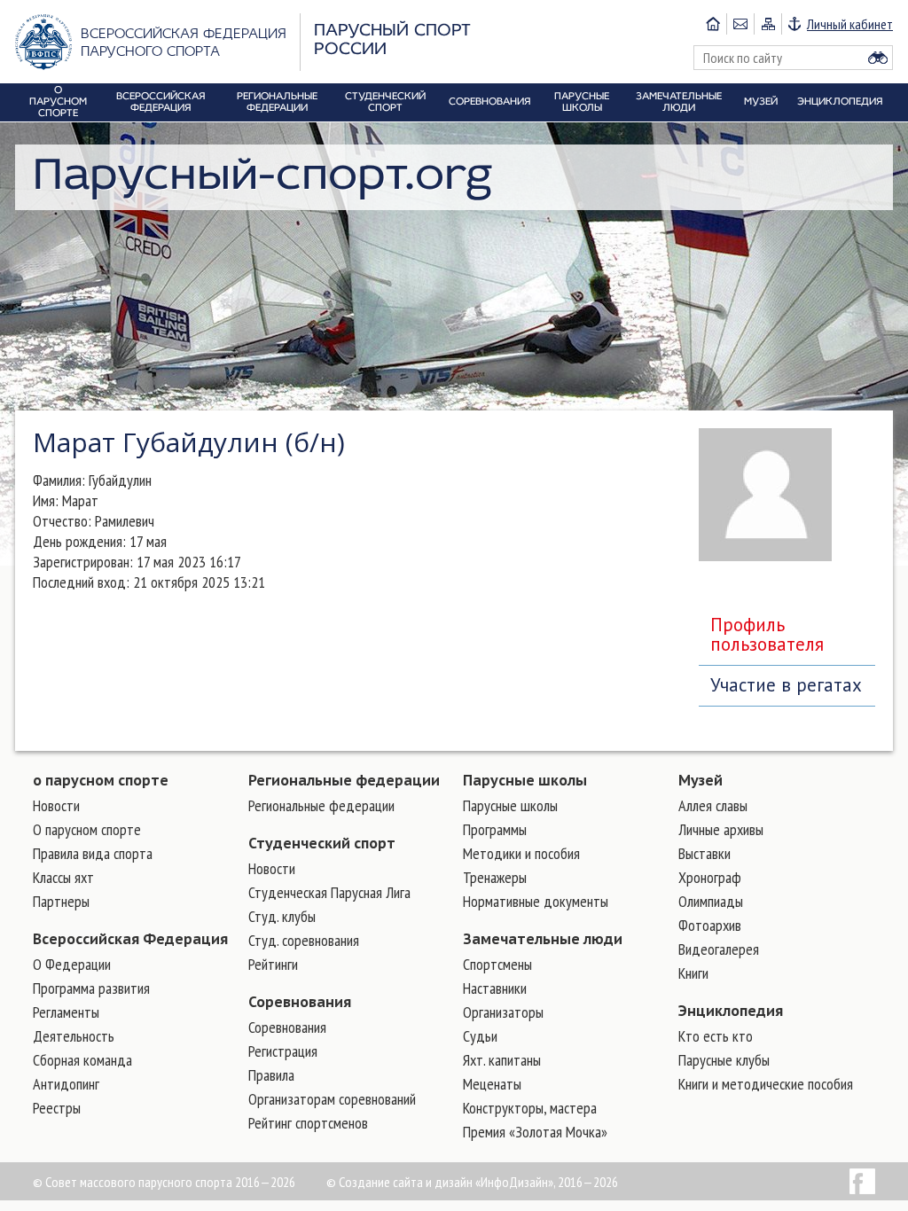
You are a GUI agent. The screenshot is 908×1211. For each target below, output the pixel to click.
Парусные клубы (724, 1060)
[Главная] (713, 24)
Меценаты (492, 1084)
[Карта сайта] (767, 24)
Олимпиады (710, 901)
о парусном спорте (100, 780)
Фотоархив (709, 925)
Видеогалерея (718, 949)
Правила (271, 1075)
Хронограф (709, 877)
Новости (56, 805)
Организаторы (503, 1012)
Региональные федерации (344, 780)
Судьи (480, 1036)
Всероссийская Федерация (130, 939)
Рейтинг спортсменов (308, 1123)
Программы (495, 829)
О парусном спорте (87, 829)
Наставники (495, 988)
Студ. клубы (282, 916)
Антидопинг (66, 1084)
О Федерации (72, 964)
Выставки (704, 853)
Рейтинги (273, 964)
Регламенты (66, 1012)
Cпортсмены (497, 964)
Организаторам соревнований (332, 1099)
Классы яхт (63, 877)
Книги (693, 973)
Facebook (862, 1181)
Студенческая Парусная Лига (329, 892)
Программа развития (91, 988)
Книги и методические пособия (765, 1084)
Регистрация (282, 1051)
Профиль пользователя (767, 634)
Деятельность (73, 1036)
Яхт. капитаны (502, 1060)
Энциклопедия (730, 1011)
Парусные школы (525, 780)
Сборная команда (82, 1060)
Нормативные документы (535, 901)
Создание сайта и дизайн (406, 1182)
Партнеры (61, 901)
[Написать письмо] (740, 24)
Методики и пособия (521, 853)
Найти (878, 57)
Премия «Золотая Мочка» (535, 1131)
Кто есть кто (715, 1036)
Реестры (57, 1108)
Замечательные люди (542, 939)
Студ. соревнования (303, 940)
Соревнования (299, 1002)
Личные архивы (720, 829)
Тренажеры (495, 877)
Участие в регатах (786, 685)
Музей (700, 780)
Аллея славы (713, 805)
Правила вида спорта (93, 853)
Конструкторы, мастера (530, 1108)
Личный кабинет (850, 24)
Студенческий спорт (321, 843)
